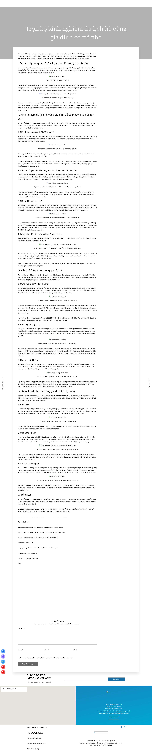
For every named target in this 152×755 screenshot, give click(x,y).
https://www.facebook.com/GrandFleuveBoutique (40, 548)
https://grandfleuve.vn (31, 558)
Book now (121, 2)
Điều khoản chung (33, 749)
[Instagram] (124, 727)
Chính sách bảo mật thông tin (36, 743)
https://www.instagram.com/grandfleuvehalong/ (41, 537)
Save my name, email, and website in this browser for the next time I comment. (47, 658)
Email (47, 650)
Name (20, 650)
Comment (21, 628)
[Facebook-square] (121, 727)
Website (75, 650)
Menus (29, 2)
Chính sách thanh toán (34, 738)
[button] (114, 718)
